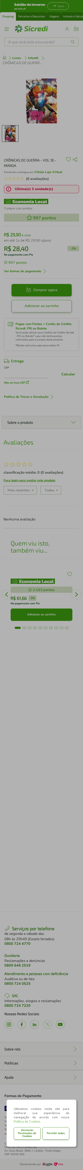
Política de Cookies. (27, 1121)
